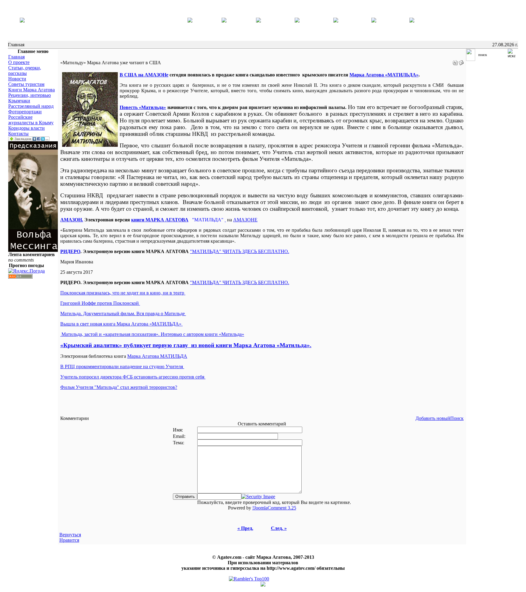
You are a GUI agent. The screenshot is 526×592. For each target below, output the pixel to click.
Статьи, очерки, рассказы (24, 70)
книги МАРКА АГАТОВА (159, 219)
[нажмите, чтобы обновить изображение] (258, 496)
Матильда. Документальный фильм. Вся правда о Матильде (123, 313)
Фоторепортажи (25, 111)
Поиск (457, 418)
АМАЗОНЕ (245, 219)
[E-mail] (461, 61)
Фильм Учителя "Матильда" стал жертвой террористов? (118, 387)
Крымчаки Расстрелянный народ (31, 103)
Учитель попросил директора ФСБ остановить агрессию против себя (132, 376)
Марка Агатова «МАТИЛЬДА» (384, 74)
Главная (16, 56)
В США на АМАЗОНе (144, 74)
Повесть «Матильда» (143, 107)
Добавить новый (433, 418)
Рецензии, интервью (29, 95)
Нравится (69, 540)
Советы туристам (26, 84)
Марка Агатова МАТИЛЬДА (157, 356)
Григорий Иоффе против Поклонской (100, 303)
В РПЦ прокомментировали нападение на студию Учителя (122, 366)
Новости (17, 78)
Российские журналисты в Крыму (31, 120)
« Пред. (245, 528)
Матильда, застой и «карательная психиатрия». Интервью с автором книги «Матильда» (152, 334)
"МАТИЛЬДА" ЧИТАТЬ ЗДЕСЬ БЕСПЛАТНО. (239, 282)
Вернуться (70, 534)
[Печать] (455, 61)
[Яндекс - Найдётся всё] (470, 59)
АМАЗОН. (71, 219)
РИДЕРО (70, 251)
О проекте (19, 62)
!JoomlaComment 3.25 (274, 507)
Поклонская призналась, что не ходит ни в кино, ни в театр (122, 292)
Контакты (18, 133)
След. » (279, 528)
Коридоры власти (26, 128)
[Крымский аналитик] (22, 20)
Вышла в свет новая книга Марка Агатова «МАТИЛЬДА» (121, 323)
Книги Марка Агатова (31, 89)
